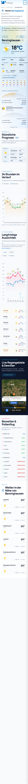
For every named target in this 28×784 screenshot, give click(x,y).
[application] (14, 205)
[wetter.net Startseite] (7, 2)
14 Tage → (14, 75)
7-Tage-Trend (6, 75)
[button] (5, 155)
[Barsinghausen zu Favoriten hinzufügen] (22, 40)
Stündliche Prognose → (9, 77)
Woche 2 (12, 252)
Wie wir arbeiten (6, 248)
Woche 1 (5, 252)
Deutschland (9, 7)
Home (2, 7)
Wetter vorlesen (22, 36)
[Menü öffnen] (25, 2)
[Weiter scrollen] (24, 155)
